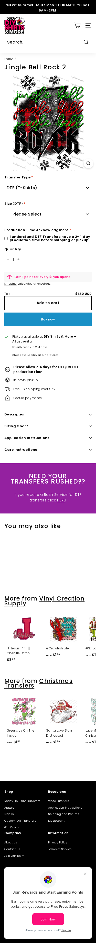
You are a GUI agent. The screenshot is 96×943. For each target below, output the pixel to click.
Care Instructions (20, 449)
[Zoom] (88, 163)
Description (15, 414)
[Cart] (77, 25)
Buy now (48, 319)
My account (56, 821)
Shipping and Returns (64, 814)
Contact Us (12, 849)
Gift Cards (11, 827)
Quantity (12, 249)
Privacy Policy (57, 842)
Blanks (9, 814)
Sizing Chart (16, 426)
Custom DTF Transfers (20, 821)
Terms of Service (60, 849)
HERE (61, 500)
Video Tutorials (58, 801)
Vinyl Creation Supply (44, 600)
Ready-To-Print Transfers (22, 801)
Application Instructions (26, 437)
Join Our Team (14, 856)
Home (8, 59)
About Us (10, 842)
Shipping (10, 284)
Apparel (9, 808)
